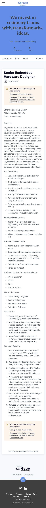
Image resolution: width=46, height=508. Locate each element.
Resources (27, 497)
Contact (9, 494)
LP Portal (15, 497)
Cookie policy (28, 474)
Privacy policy (17, 474)
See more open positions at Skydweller (23, 451)
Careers (19, 494)
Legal (31, 503)
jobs (17, 58)
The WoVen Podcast (23, 500)
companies (7, 58)
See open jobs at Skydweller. (21, 94)
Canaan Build (31, 494)
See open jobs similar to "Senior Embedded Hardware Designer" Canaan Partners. (22, 99)
